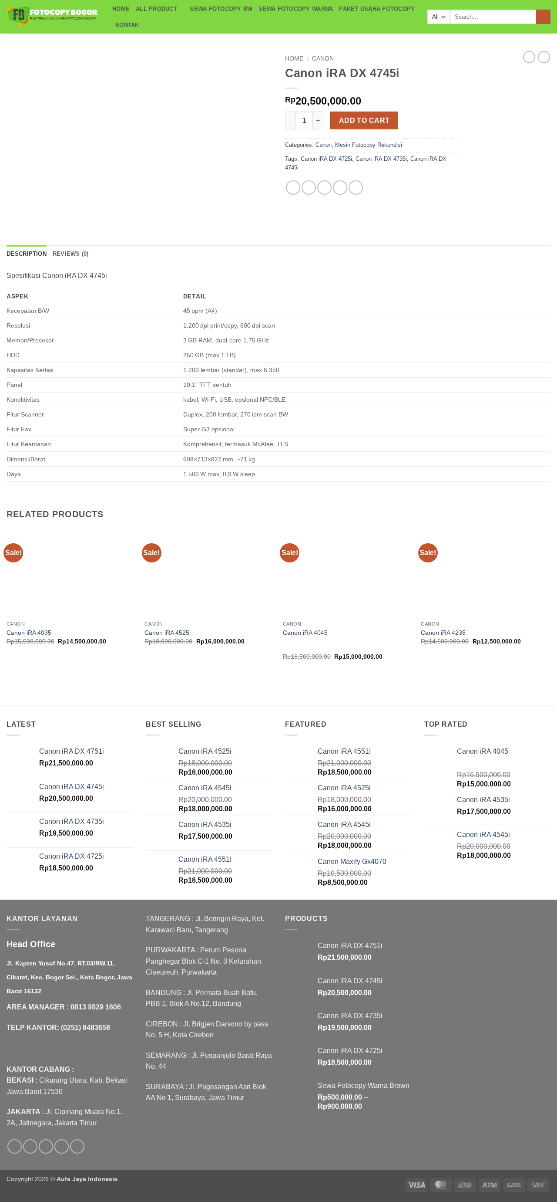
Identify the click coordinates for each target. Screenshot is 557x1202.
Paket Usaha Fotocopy (377, 9)
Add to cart (364, 120)
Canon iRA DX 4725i (326, 159)
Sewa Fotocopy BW (221, 9)
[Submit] (543, 17)
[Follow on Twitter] (46, 1146)
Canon (323, 58)
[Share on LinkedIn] (356, 187)
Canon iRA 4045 (305, 632)
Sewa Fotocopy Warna (295, 9)
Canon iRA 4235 (443, 632)
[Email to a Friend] (324, 187)
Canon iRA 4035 (29, 632)
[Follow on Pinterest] (77, 1146)
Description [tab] (27, 254)
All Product (156, 9)
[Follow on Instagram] (30, 1146)
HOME (121, 9)
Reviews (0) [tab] (71, 254)
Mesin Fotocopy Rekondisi (368, 145)
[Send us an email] (61, 1146)
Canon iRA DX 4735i (381, 159)
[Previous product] (544, 57)
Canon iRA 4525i (167, 632)
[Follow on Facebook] (14, 1146)
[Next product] (529, 57)
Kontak (127, 25)
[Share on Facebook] (293, 187)
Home (294, 58)
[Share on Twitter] (309, 187)
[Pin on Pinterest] (340, 187)
